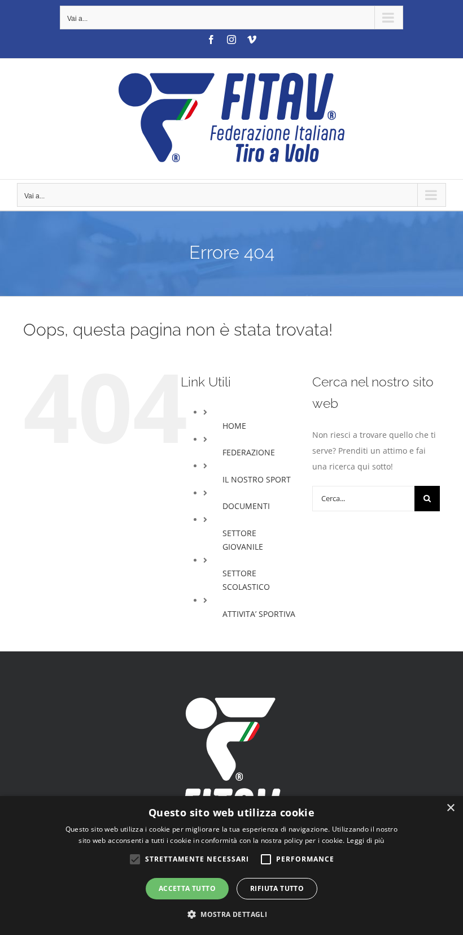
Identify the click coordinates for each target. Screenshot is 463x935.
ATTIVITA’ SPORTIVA (258, 613)
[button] (231, 914)
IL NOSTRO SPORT (256, 479)
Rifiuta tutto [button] (277, 888)
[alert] (231, 865)
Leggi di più (366, 840)
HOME (234, 425)
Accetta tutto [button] (187, 888)
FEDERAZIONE (248, 452)
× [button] (450, 808)
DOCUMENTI (246, 506)
